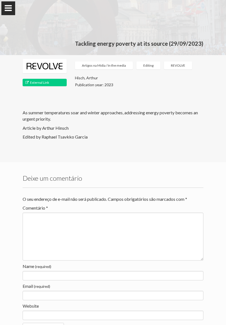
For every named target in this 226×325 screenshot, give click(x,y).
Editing (148, 65)
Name (37, 266)
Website (31, 305)
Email (36, 286)
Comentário (35, 207)
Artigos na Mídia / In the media (104, 65)
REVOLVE (178, 65)
